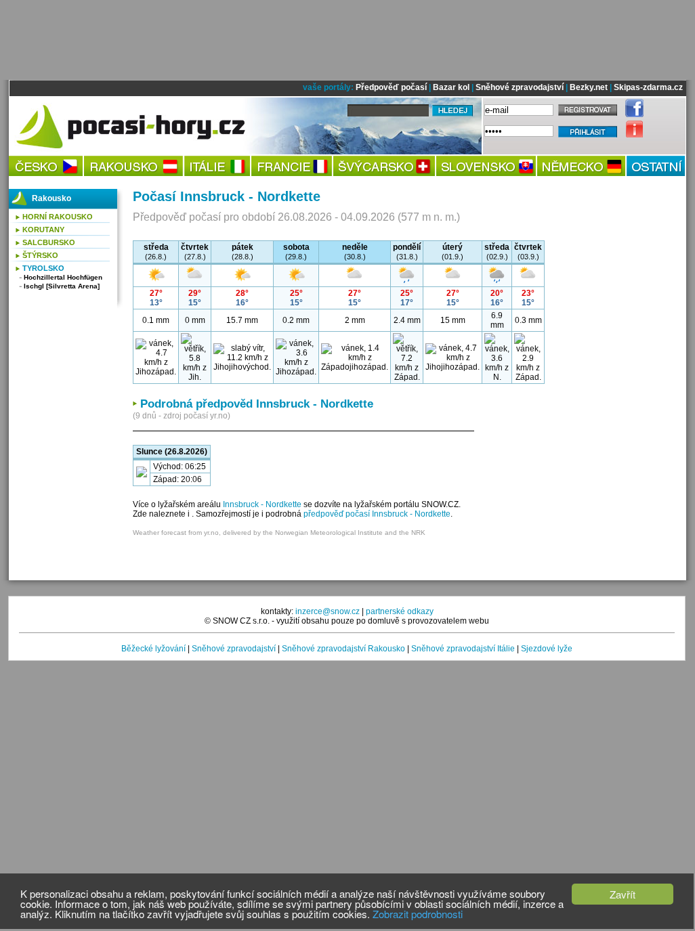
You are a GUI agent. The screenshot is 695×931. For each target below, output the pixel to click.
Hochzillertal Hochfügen (63, 277)
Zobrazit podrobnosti (418, 914)
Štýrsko (40, 255)
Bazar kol (451, 87)
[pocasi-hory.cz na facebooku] (631, 114)
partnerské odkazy (400, 611)
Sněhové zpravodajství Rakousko (343, 648)
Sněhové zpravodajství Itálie (463, 648)
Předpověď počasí (391, 87)
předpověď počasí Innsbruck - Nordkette (376, 514)
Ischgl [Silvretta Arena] (62, 286)
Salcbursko (48, 242)
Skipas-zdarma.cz (648, 87)
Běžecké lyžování (153, 648)
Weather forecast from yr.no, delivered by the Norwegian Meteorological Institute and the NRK (279, 532)
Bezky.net (589, 87)
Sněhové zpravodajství (520, 87)
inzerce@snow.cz (327, 611)
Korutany (43, 229)
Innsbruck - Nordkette (262, 504)
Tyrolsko (43, 268)
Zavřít (622, 894)
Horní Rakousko (57, 217)
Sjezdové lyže (546, 648)
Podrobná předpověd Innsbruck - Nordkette (256, 403)
